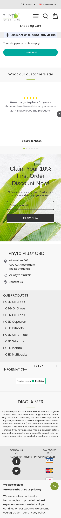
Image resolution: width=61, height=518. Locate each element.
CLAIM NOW (30, 218)
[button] (24, 148)
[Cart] (55, 16)
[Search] (45, 16)
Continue (30, 52)
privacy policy (37, 512)
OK (54, 486)
